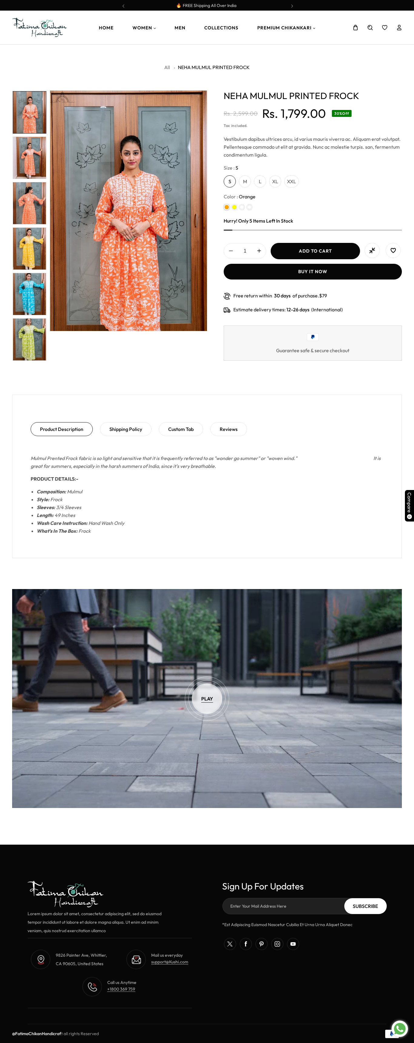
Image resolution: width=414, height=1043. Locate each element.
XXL (291, 181)
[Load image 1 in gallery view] (29, 112)
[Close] (133, 984)
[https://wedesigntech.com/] (63, 1033)
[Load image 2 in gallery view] (29, 158)
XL (275, 181)
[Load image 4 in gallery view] (29, 248)
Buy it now (312, 271)
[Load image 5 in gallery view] (29, 294)
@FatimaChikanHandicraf (36, 1033)
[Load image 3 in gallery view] (29, 203)
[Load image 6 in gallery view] (29, 339)
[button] (291, 3)
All (167, 67)
